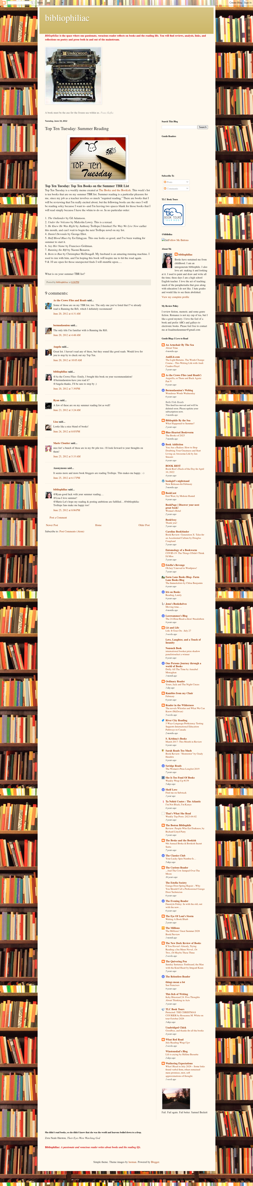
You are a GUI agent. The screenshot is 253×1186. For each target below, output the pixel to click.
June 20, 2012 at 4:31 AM (66, 313)
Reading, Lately (174, 595)
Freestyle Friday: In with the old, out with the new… (184, 905)
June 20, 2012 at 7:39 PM (66, 388)
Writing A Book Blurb (177, 919)
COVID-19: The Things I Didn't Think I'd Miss (185, 554)
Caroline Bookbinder (177, 531)
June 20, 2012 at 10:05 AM (67, 360)
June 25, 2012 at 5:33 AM (66, 456)
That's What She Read (178, 813)
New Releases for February (179, 484)
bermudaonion (61, 325)
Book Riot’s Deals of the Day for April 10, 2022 (185, 470)
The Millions (173, 928)
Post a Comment (58, 517)
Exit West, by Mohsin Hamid (180, 496)
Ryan (56, 400)
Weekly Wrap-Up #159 (177, 780)
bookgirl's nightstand (177, 481)
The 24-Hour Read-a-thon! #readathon (185, 618)
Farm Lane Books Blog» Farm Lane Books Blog (182, 578)
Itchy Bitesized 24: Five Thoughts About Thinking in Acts (183, 998)
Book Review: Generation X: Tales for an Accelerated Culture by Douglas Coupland (185, 538)
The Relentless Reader (178, 976)
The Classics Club (175, 855)
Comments (172, 188)
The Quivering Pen (176, 961)
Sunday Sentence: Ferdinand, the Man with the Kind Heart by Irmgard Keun (185, 966)
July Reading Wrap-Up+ (178, 1042)
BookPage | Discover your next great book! (182, 506)
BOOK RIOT (173, 466)
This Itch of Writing (177, 994)
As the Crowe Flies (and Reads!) (184, 375)
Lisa (55, 422)
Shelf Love (171, 789)
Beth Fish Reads (175, 402)
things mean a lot (175, 982)
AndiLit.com (173, 357)
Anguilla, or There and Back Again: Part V (184, 379)
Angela (57, 347)
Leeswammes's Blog (176, 616)
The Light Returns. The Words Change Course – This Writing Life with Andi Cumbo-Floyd (185, 363)
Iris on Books (173, 592)
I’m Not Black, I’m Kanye (179, 804)
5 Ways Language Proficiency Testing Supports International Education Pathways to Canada (184, 726)
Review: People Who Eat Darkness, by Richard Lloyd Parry (185, 830)
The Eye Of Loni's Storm (180, 916)
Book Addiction (174, 444)
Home (98, 525)
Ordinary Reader (175, 681)
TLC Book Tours (175, 1009)
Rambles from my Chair (179, 693)
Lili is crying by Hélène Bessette (182, 1054)
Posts (169, 182)
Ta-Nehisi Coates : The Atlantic (183, 801)
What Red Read (175, 1039)
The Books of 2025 (175, 435)
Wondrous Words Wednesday (180, 393)
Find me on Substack (176, 792)
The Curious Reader (177, 867)
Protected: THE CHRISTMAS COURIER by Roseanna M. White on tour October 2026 (184, 1015)
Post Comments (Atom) (71, 531)
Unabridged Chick (176, 1027)
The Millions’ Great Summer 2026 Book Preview (183, 932)
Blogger (155, 1162)
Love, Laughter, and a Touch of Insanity (183, 641)
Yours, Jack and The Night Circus (182, 684)
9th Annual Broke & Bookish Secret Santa (184, 845)
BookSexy (171, 520)
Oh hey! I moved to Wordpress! (181, 568)
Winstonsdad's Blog (177, 1051)
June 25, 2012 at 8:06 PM (66, 510)
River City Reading (176, 720)
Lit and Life (172, 627)
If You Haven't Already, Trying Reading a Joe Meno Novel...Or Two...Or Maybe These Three (181, 949)
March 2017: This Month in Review (184, 741)
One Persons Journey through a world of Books (183, 664)
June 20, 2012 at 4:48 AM (66, 335)
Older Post (144, 525)
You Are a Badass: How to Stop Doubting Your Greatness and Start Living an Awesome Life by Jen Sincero (183, 452)
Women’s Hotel (173, 510)
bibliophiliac (67, 17)
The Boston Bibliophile (178, 825)
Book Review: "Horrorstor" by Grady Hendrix (184, 755)
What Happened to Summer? (180, 423)
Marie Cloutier (61, 443)
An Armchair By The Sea (180, 345)
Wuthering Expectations (179, 1063)
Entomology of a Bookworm (181, 550)
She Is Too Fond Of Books (180, 777)
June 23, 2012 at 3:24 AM (66, 410)
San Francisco (172, 985)
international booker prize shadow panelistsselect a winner (183, 652)
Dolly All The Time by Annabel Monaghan (182, 671)
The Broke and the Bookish (115, 190)
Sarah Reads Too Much (179, 750)
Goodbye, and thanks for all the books (185, 1030)
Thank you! (171, 522)
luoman (132, 1162)
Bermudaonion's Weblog (179, 390)
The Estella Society (176, 883)
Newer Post (52, 525)
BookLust (171, 493)
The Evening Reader (177, 901)
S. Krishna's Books (176, 738)
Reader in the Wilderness (180, 705)
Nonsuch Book (174, 648)
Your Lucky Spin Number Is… (181, 858)
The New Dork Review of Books (183, 943)
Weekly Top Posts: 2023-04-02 (181, 816)
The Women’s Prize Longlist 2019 (182, 768)
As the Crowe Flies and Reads (69, 300)
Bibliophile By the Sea (178, 420)
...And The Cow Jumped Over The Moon (183, 872)
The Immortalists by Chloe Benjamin (184, 583)
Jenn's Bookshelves (176, 604)
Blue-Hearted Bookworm (180, 432)
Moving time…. (174, 606)
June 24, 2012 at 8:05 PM (66, 431)
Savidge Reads (174, 766)
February (170, 696)
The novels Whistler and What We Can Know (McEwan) (185, 710)
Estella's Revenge (175, 565)
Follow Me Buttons (178, 240)
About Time (172, 347)
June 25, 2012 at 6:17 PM (66, 477)
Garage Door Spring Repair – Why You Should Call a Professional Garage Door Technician (185, 889)
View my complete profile (175, 297)
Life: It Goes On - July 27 (178, 630)
